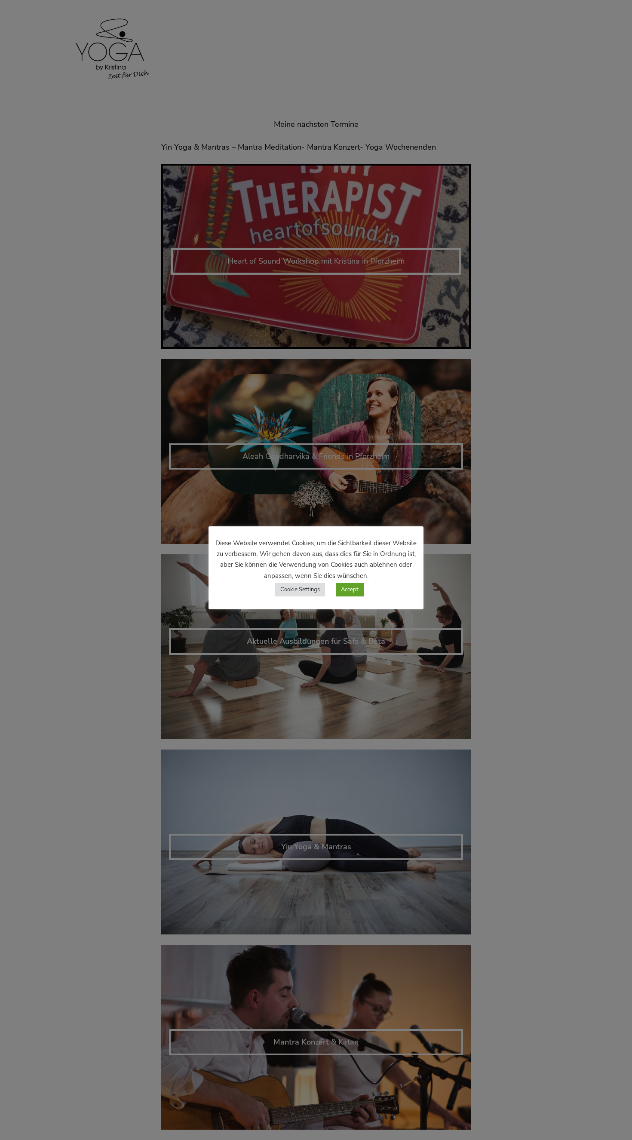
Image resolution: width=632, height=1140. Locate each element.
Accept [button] (350, 589)
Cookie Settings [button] (300, 589)
